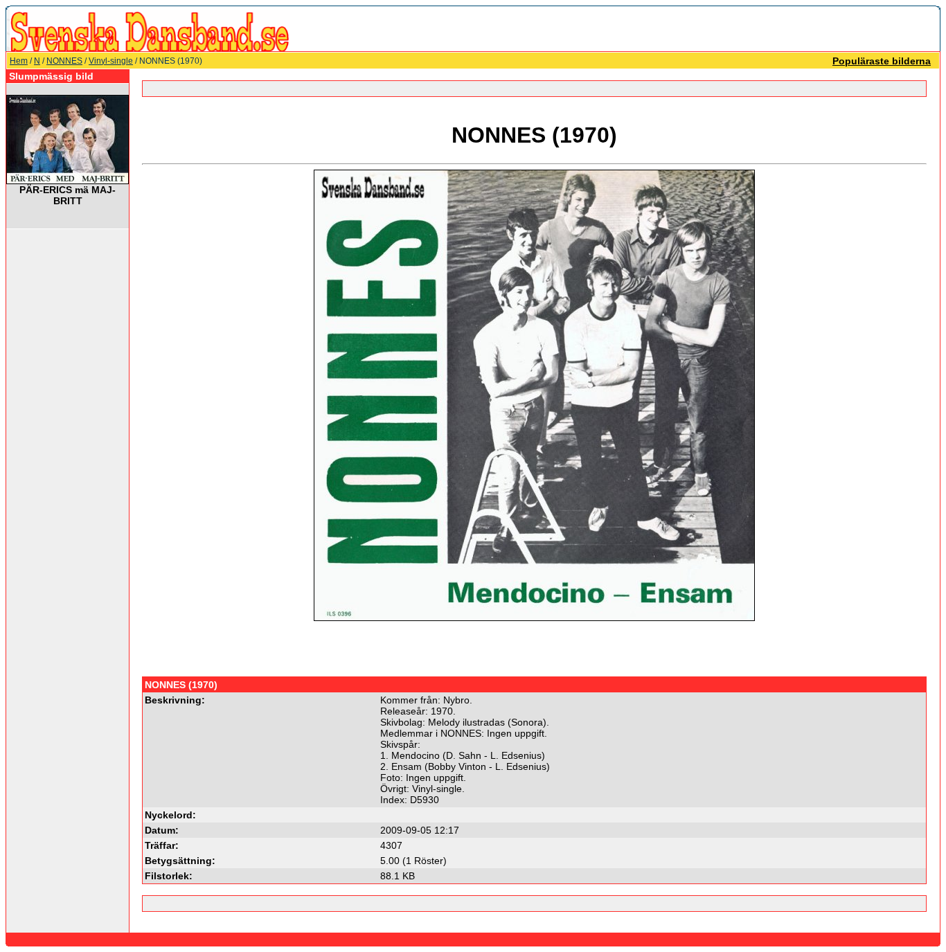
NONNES (64, 61)
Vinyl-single (111, 61)
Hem (19, 61)
